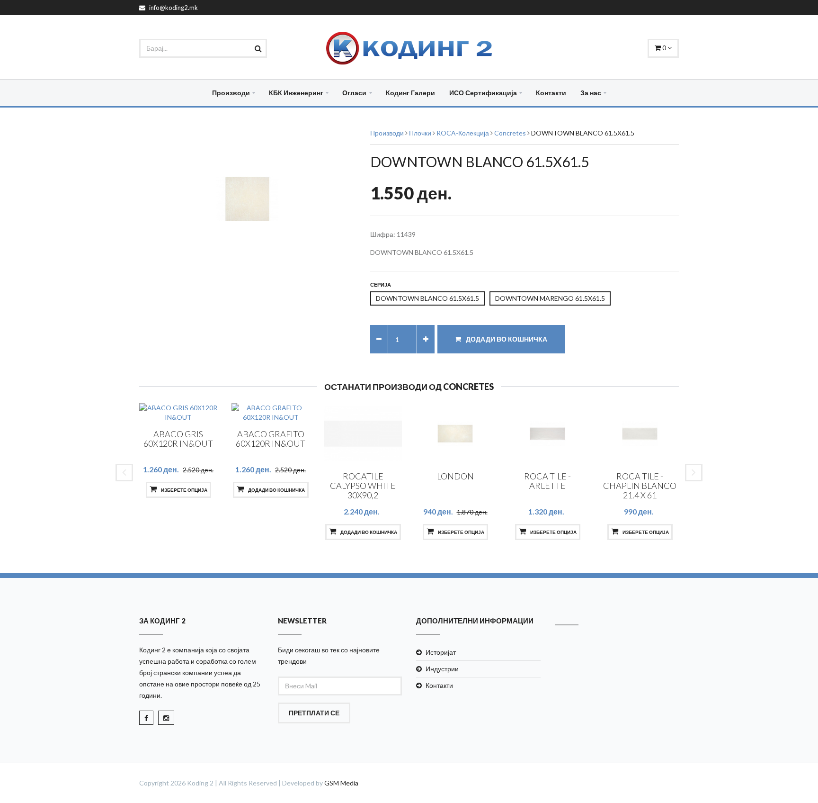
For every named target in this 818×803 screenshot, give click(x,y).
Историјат (441, 652)
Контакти (551, 93)
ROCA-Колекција (462, 133)
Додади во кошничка (505, 339)
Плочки (420, 133)
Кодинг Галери (410, 93)
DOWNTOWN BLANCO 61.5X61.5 (427, 298)
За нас (590, 93)
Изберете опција (183, 490)
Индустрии (442, 669)
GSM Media (341, 783)
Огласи (354, 93)
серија (380, 284)
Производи (231, 93)
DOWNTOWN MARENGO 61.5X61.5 (550, 298)
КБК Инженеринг (296, 93)
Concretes (510, 133)
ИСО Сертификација (483, 93)
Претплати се (314, 713)
